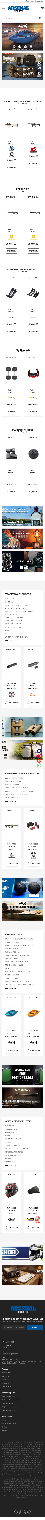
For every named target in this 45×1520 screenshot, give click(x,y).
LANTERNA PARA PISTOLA (14, 620)
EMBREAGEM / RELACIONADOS (16, 1149)
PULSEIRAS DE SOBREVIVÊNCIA (17, 981)
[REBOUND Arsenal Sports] (11, 317)
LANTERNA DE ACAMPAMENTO (16, 637)
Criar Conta (5, 1383)
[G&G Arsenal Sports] (11, 694)
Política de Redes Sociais (10, 1400)
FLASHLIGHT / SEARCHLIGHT (15, 608)
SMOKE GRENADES (12, 798)
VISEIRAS (8, 1158)
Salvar (34, 1327)
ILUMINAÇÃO (10, 602)
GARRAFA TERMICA (12, 952)
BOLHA (7, 1136)
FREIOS (8, 1142)
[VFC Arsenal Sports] (11, 855)
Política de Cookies (8, 1396)
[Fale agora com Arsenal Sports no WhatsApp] (39, 765)
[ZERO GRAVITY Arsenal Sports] (30, 1219)
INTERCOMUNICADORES (14, 1152)
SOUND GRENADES (12, 785)
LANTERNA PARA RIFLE (13, 627)
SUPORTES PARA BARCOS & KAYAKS (19, 945)
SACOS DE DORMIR (12, 978)
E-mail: (4, 1351)
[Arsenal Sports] (18, 9)
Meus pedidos (6, 1387)
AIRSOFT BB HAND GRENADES (16, 788)
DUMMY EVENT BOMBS (13, 781)
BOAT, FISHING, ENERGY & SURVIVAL (19, 939)
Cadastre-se (39, 1)
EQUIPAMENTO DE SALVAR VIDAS (17, 972)
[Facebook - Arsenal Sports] (39, 751)
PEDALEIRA (9, 1132)
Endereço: (6, 1357)
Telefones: (6, 1345)
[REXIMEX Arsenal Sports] (11, 237)
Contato (4, 1427)
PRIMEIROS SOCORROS (14, 965)
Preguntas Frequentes (9, 1423)
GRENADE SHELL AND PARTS (16, 794)
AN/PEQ (8, 630)
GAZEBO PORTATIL (12, 975)
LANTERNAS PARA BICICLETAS (16, 605)
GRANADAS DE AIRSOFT (14, 778)
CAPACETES (9, 1126)
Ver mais (21, 103)
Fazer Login (30, 1)
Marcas (4, 1430)
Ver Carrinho (6, 1373)
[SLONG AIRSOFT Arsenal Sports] (33, 694)
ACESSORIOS (10, 1162)
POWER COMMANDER (13, 1155)
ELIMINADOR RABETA (13, 1139)
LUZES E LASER (11, 599)
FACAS (7, 968)
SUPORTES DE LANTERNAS (15, 617)
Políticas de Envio (8, 1403)
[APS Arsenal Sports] (33, 855)
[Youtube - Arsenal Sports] (39, 760)
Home (4, 1420)
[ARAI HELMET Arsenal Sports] (11, 1219)
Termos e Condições (8, 1410)
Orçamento (12, 167)
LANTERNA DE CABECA (13, 624)
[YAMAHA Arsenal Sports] (37, 1219)
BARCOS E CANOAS (12, 942)
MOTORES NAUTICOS (13, 949)
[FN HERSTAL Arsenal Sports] (11, 148)
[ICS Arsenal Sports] (33, 149)
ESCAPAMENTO (11, 1129)
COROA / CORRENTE (12, 1145)
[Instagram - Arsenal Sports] (39, 756)
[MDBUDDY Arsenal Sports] (11, 397)
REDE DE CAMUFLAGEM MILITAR (17, 955)
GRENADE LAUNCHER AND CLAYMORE (19, 791)
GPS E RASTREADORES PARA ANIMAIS (19, 985)
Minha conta (6, 1376)
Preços (4, 1407)
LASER (7, 634)
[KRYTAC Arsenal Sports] (11, 154)
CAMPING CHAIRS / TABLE (14, 958)
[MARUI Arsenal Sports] (11, 1042)
